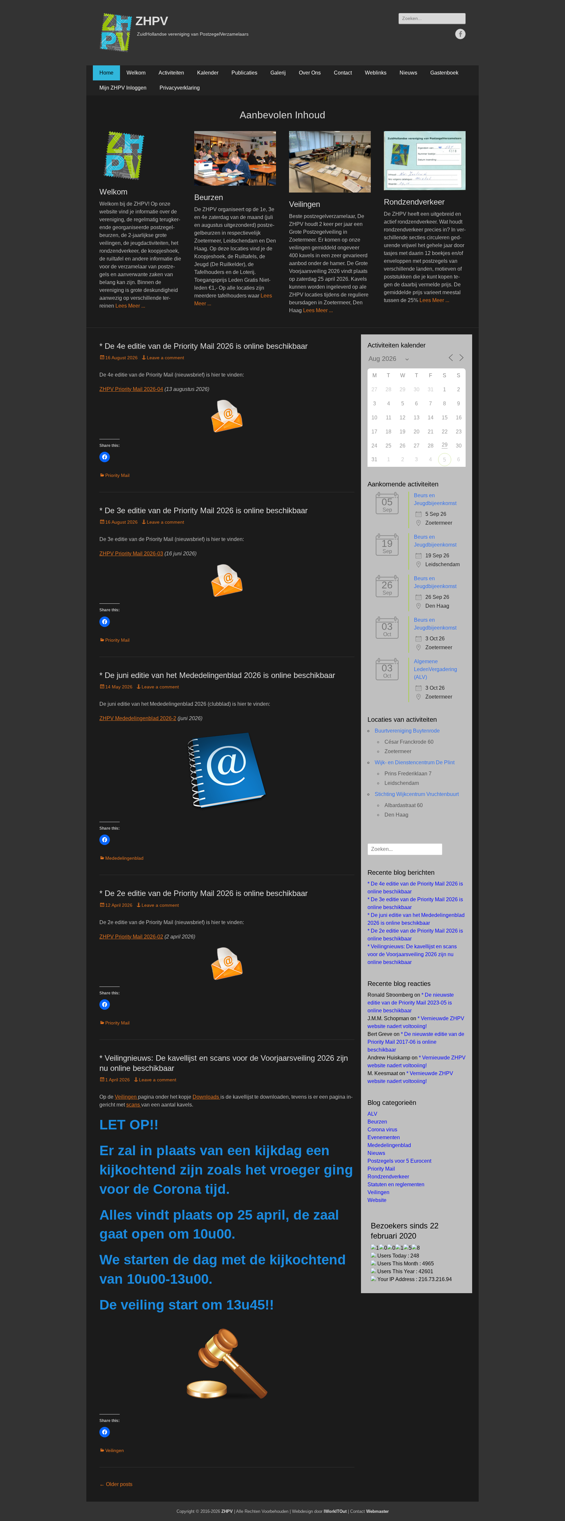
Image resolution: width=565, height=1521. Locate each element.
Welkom (136, 73)
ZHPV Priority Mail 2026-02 (131, 936)
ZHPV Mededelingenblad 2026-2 (137, 718)
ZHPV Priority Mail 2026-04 (131, 389)
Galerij (278, 73)
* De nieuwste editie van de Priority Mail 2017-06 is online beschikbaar (416, 1042)
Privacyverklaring (180, 88)
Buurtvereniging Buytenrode (407, 731)
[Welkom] (140, 155)
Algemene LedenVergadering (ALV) (435, 669)
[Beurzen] (235, 158)
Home (106, 73)
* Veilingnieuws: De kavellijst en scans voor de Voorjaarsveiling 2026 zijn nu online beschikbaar (412, 954)
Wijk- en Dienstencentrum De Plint (414, 762)
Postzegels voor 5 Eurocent (399, 1161)
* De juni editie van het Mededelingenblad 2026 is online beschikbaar (217, 675)
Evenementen (384, 1137)
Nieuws (408, 73)
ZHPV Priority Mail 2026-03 (131, 553)
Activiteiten (171, 73)
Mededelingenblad (124, 858)
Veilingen (304, 204)
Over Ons (310, 73)
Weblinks (375, 73)
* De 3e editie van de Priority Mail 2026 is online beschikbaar (203, 510)
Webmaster (377, 1511)
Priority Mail (117, 475)
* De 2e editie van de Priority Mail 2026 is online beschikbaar (203, 893)
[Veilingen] (330, 162)
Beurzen (208, 197)
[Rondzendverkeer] (425, 160)
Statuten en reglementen (396, 1184)
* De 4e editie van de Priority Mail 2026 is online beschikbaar (203, 346)
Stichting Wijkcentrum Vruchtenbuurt (417, 794)
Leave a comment (165, 357)
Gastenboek (444, 73)
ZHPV (151, 21)
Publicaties (244, 73)
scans (133, 1104)
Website (377, 1200)
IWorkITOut (335, 1511)
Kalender (207, 73)
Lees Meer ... (130, 306)
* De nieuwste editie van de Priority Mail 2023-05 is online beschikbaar (411, 1002)
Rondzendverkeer (414, 201)
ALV (372, 1114)
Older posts (115, 1484)
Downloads (206, 1097)
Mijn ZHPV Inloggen (122, 88)
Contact (343, 73)
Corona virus (382, 1129)
